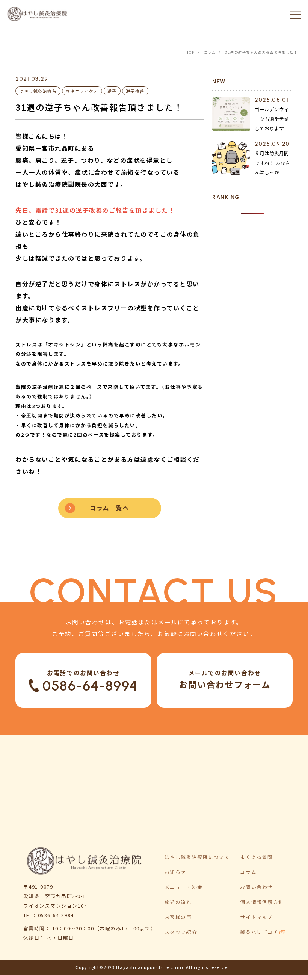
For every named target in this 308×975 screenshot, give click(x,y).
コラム (210, 52)
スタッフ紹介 (181, 932)
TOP (191, 52)
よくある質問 (256, 856)
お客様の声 (178, 917)
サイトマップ (256, 917)
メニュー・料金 (184, 886)
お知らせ (175, 871)
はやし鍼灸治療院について (197, 856)
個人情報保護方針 (262, 901)
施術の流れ (178, 901)
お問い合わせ (256, 886)
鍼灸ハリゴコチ (259, 932)
